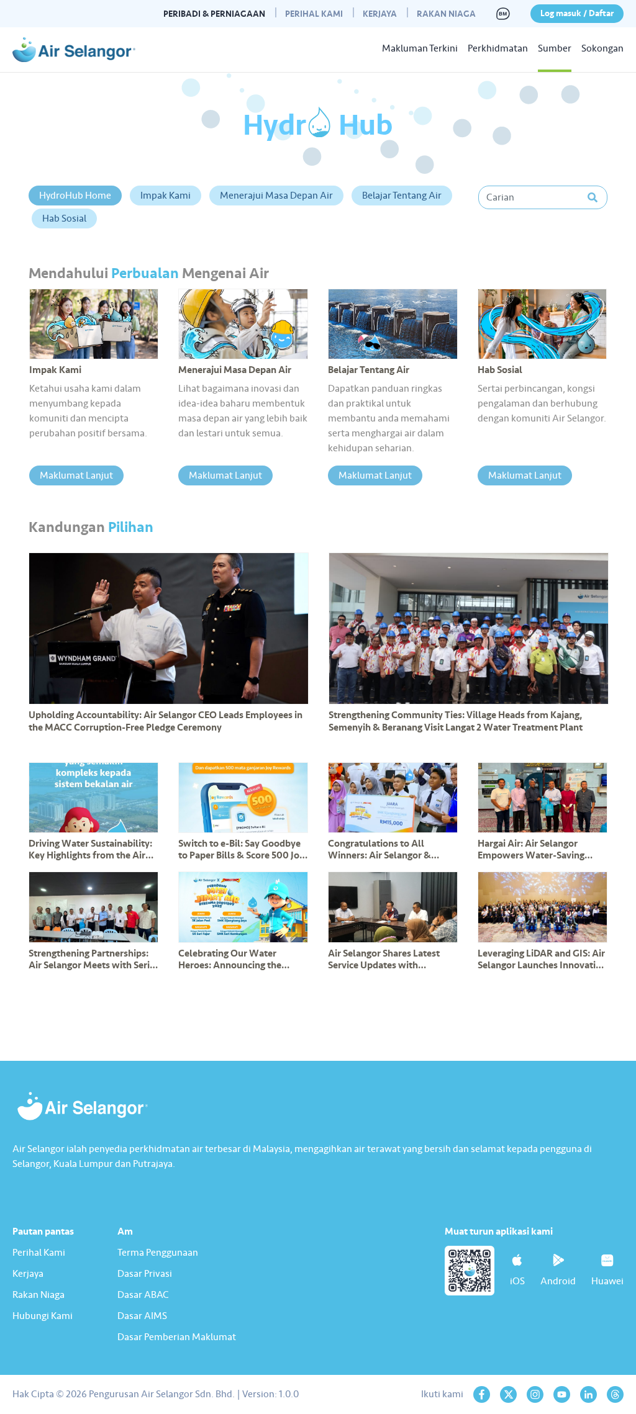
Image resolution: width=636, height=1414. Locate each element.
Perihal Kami (314, 14)
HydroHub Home (75, 195)
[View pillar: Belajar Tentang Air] (393, 324)
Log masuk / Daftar (577, 13)
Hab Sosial (64, 218)
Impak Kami (165, 195)
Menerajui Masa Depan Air (276, 195)
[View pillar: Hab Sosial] (542, 324)
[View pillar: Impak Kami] (94, 324)
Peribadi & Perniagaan (214, 14)
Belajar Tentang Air (402, 195)
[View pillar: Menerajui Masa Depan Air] (243, 324)
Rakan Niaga (446, 14)
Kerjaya (380, 14)
